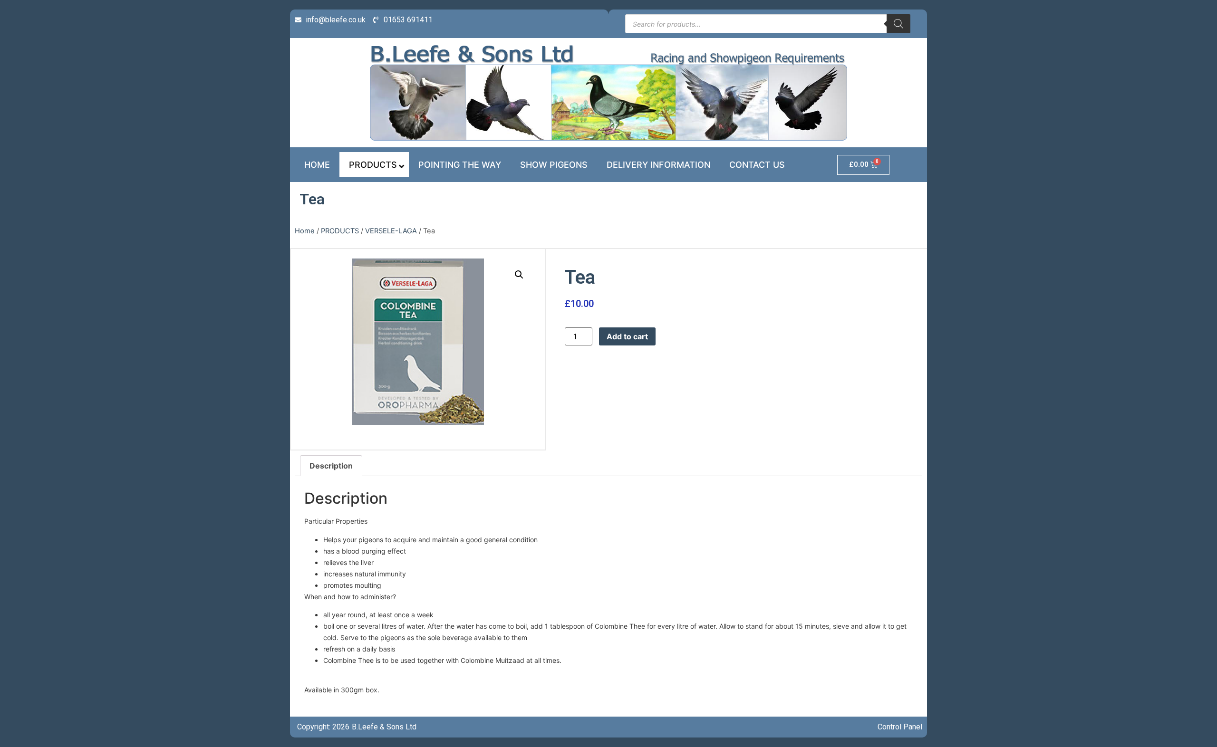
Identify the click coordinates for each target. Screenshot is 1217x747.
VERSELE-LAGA (391, 231)
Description (331, 465)
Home (305, 231)
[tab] (331, 465)
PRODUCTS (340, 231)
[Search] (898, 23)
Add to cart (627, 336)
